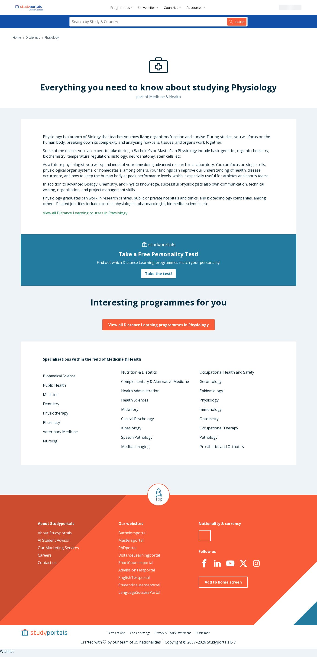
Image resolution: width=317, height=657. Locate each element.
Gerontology (211, 381)
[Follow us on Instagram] (256, 563)
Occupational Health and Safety (227, 372)
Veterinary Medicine (60, 431)
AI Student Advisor (54, 540)
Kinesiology (131, 428)
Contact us (47, 562)
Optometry (209, 418)
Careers (45, 555)
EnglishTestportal (134, 577)
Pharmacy (51, 422)
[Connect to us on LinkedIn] (217, 563)
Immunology (211, 409)
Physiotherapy (55, 413)
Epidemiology (211, 390)
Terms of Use (116, 633)
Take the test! (158, 273)
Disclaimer (203, 633)
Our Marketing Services (58, 547)
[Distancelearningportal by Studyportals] (29, 7)
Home (17, 38)
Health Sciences (134, 400)
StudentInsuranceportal (139, 584)
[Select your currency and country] (205, 535)
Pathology (208, 437)
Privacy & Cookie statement (173, 633)
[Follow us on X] (243, 563)
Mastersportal (130, 540)
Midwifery (129, 409)
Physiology (209, 400)
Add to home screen (223, 582)
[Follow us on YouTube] (230, 563)
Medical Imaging (135, 446)
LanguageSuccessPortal (139, 592)
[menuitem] (122, 7)
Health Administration (140, 390)
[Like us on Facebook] (204, 563)
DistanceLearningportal (139, 555)
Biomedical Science (59, 375)
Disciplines (33, 38)
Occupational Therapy (219, 428)
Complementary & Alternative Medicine (155, 381)
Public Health (54, 385)
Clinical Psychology (137, 418)
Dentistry (51, 403)
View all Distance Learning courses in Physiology (85, 213)
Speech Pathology (136, 437)
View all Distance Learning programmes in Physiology (158, 324)
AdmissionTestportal (136, 570)
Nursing (50, 441)
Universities (146, 7)
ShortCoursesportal (135, 562)
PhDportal (127, 547)
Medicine (50, 394)
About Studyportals (55, 532)
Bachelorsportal (132, 532)
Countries (171, 7)
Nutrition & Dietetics (139, 372)
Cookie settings (140, 633)
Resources (194, 7)
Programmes (120, 7)
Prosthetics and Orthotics (222, 446)
